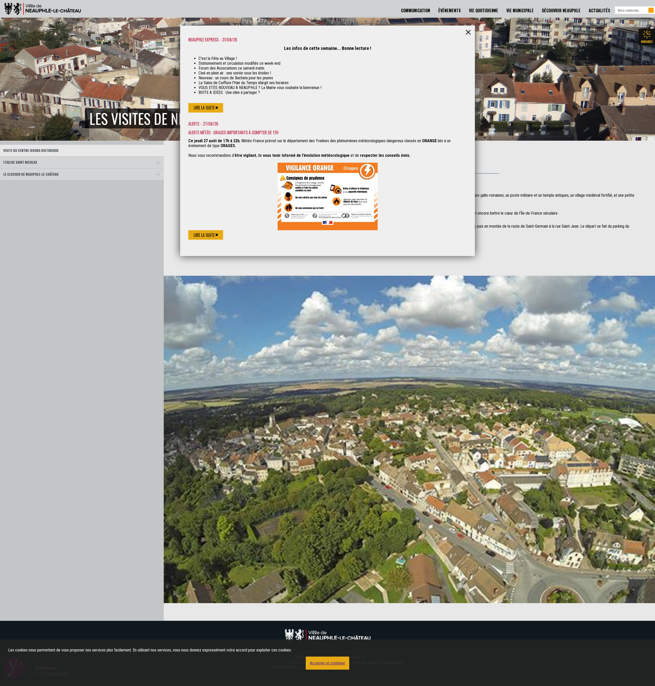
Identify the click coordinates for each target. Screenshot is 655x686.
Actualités (599, 10)
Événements (449, 10)
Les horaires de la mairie (647, 37)
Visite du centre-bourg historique (31, 150)
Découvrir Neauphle (561, 10)
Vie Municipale (520, 10)
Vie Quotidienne (483, 10)
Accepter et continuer (327, 663)
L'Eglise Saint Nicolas (20, 162)
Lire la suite (204, 108)
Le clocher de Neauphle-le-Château (31, 174)
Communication (415, 10)
